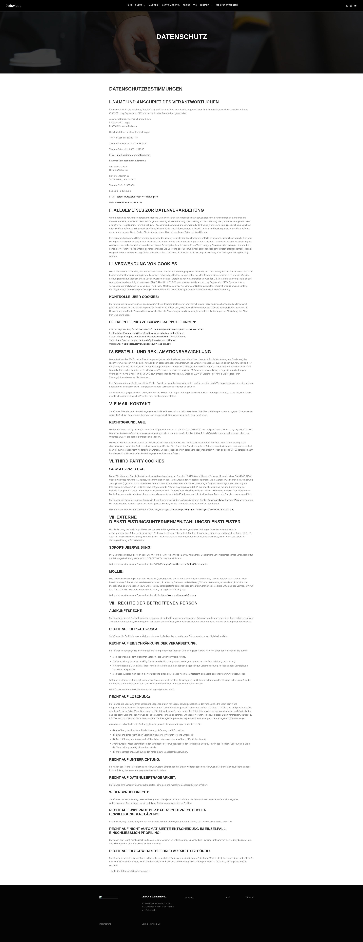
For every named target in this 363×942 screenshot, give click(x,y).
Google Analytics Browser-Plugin (224, 500)
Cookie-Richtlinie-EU (151, 924)
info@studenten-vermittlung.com (133, 155)
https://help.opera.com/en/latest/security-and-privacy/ (143, 343)
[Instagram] (347, 6)
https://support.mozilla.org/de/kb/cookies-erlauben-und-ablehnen (150, 333)
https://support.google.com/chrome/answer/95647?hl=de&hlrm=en (152, 336)
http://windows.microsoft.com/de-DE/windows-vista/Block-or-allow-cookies (165, 329)
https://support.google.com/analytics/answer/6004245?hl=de (203, 509)
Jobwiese (14, 6)
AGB (228, 897)
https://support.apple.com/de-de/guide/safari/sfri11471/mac (146, 340)
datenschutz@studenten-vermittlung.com (138, 196)
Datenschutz (105, 924)
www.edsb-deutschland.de (128, 202)
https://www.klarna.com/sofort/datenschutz (185, 564)
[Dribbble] (351, 6)
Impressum (189, 897)
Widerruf (249, 897)
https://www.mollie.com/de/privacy (178, 595)
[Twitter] (355, 6)
